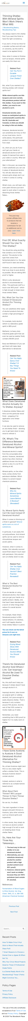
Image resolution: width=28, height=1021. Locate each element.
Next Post (14, 912)
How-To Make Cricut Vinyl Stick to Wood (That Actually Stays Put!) (12, 945)
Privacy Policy (7, 994)
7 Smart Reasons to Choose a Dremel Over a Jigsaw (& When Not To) (13, 955)
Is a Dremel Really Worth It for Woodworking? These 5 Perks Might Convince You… (13, 975)
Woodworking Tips (9, 30)
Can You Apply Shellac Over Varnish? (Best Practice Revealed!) (16, 571)
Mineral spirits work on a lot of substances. (12, 524)
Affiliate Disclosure (9, 998)
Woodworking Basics (11, 28)
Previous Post (14, 906)
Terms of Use (7, 991)
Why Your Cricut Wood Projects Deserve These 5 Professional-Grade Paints (13, 965)
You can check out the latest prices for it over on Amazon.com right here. (13, 632)
